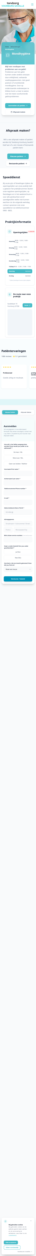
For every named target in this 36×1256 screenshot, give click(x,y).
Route (26, 305)
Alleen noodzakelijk (12, 1247)
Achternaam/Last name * (12, 479)
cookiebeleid (12, 1235)
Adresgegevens (9, 519)
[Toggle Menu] (32, 4)
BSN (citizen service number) (18, 535)
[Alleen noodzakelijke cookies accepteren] (31, 1220)
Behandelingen (15, 47)
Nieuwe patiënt (16, 156)
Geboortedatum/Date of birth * (14, 508)
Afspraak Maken (26, 412)
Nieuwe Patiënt (10, 412)
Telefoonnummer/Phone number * (15, 488)
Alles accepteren (11, 1242)
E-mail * (6, 498)
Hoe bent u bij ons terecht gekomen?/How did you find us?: (17, 564)
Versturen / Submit (18, 579)
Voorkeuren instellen (24, 1251)
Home (7, 47)
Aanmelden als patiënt (16, 106)
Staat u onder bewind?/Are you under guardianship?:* (16, 547)
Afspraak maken (19, 112)
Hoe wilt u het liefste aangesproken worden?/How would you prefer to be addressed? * (16, 446)
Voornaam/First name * (11, 469)
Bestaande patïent (16, 163)
